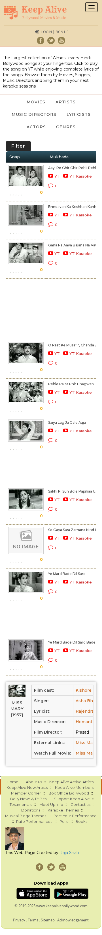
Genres (66, 126)
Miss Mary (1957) (17, 708)
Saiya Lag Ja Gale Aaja (67, 422)
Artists (66, 102)
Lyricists (79, 114)
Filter (18, 146)
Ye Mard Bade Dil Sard (67, 574)
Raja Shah (69, 852)
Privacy (19, 920)
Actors (36, 126)
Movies (36, 102)
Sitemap (48, 920)
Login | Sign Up (55, 31)
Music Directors (34, 114)
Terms (33, 920)
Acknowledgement (73, 920)
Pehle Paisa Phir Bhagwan (71, 384)
